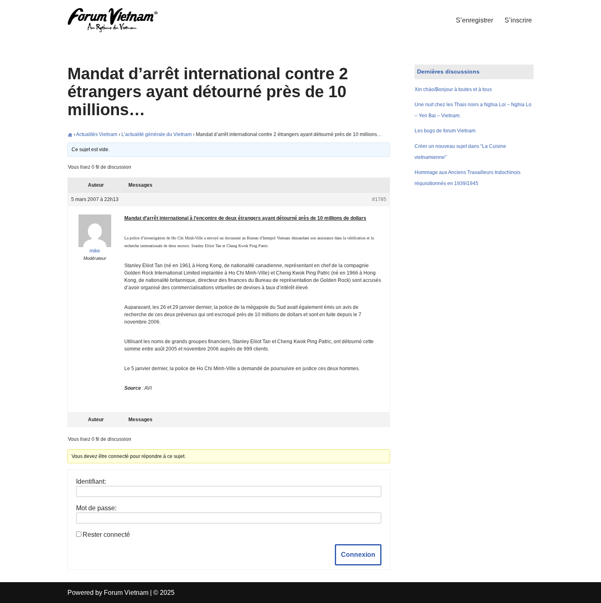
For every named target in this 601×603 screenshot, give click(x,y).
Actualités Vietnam (96, 134)
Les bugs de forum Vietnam (445, 131)
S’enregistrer (474, 20)
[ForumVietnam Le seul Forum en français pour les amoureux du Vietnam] (118, 20)
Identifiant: (91, 481)
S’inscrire (518, 20)
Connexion (358, 554)
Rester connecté (106, 534)
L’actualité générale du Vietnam (156, 134)
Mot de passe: (96, 508)
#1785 (379, 199)
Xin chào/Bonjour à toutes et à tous (453, 89)
